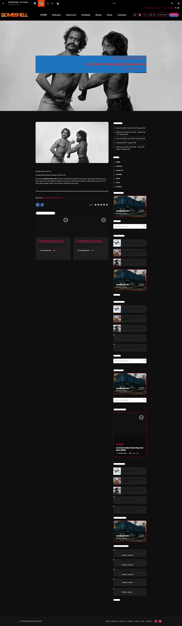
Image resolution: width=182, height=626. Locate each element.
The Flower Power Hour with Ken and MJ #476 (90, 246)
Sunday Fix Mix (122, 211)
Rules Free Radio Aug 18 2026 (125, 138)
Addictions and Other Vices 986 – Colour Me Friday (133, 348)
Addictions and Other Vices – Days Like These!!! (133, 571)
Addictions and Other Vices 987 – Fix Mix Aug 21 (133, 252)
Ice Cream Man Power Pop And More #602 (129, 448)
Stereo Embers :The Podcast (131, 580)
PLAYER (174, 15)
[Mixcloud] (176, 8)
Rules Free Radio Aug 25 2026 (125, 128)
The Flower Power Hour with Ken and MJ (129, 58)
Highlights (120, 444)
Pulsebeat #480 (121, 143)
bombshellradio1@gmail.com (53, 198)
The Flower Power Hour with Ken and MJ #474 (52, 246)
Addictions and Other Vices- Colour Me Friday (131, 552)
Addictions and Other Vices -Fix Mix (132, 562)
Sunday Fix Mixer (127, 590)
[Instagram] (178, 8)
